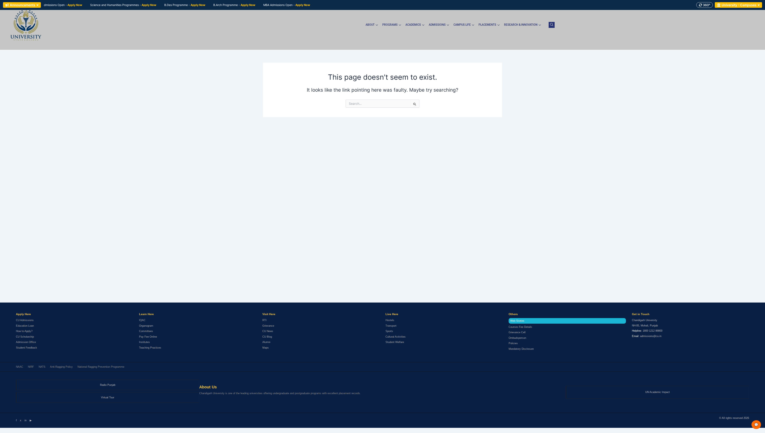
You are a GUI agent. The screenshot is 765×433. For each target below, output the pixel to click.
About (370, 24)
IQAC (142, 320)
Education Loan (25, 325)
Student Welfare (394, 342)
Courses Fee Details (520, 326)
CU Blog (267, 336)
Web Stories (517, 320)
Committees (146, 331)
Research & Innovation (520, 24)
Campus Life (462, 24)
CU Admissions (25, 320)
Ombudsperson (517, 337)
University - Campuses (739, 5)
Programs (390, 24)
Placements (487, 24)
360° (706, 5)
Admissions (437, 24)
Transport (390, 325)
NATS (42, 366)
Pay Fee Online (148, 336)
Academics (413, 24)
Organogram (146, 325)
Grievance (268, 325)
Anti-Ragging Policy (61, 366)
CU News (267, 331)
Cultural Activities (395, 336)
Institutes (144, 342)
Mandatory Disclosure (521, 348)
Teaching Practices (150, 347)
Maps (265, 347)
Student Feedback (26, 347)
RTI (264, 320)
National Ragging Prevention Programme (100, 366)
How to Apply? (24, 331)
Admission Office (26, 342)
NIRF (31, 366)
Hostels (389, 320)
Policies (513, 343)
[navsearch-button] (552, 25)
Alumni (266, 342)
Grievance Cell (517, 332)
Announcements (22, 5)
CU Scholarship (25, 336)
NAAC (19, 366)
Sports (389, 331)
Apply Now (59, 5)
